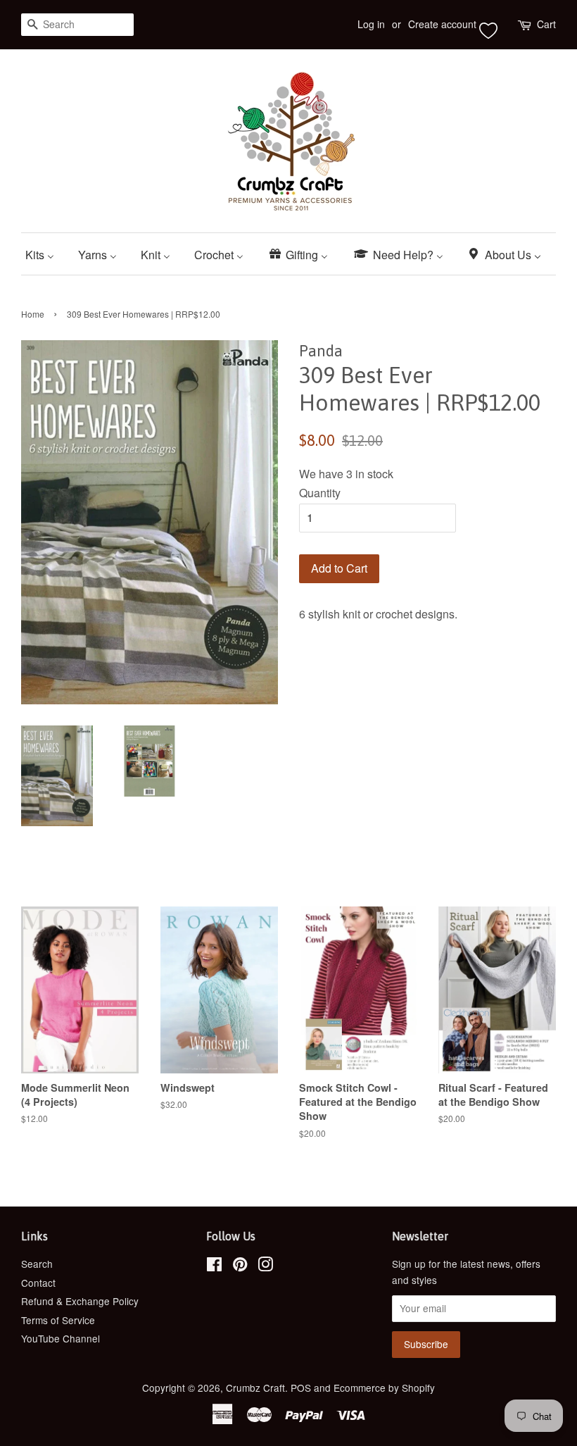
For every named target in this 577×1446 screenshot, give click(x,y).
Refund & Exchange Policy (80, 1301)
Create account (442, 24)
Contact (38, 1283)
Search (37, 1264)
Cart (546, 24)
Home (32, 314)
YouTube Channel (60, 1338)
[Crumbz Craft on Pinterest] (240, 1266)
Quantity (320, 493)
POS (301, 1387)
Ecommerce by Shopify (384, 1387)
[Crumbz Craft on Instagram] (265, 1266)
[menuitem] (45, 254)
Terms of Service (58, 1320)
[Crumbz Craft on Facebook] (214, 1266)
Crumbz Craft (255, 1387)
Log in (371, 24)
